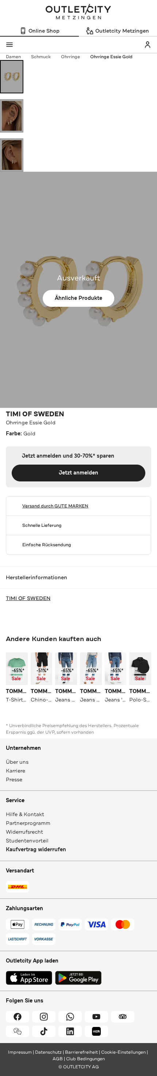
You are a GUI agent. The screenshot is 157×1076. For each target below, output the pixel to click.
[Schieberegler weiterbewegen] (143, 668)
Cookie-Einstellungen (123, 1052)
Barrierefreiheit (81, 1052)
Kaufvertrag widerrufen (36, 849)
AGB (58, 1059)
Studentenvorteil (27, 840)
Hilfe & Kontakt (25, 814)
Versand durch (55, 506)
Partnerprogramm (28, 823)
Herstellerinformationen (36, 577)
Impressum (20, 1052)
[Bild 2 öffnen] (11, 116)
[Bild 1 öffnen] (11, 76)
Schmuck (41, 57)
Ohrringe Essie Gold (111, 57)
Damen (13, 57)
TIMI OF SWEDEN (35, 414)
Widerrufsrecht (24, 832)
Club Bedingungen (85, 1059)
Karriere (15, 770)
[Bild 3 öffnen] (11, 155)
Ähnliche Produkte (78, 298)
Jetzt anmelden (78, 472)
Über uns (17, 762)
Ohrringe (70, 57)
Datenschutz (48, 1052)
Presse (14, 779)
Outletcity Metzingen (78, 12)
